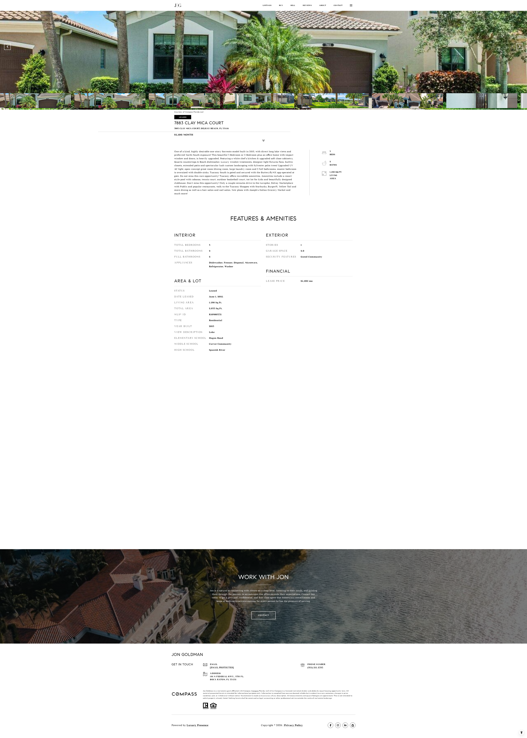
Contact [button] (263, 615)
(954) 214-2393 (315, 667)
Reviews (307, 5)
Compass (255, 691)
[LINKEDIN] (345, 725)
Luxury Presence (197, 725)
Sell (293, 5)
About (322, 5)
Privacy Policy (293, 725)
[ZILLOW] (352, 725)
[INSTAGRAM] (338, 725)
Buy (281, 5)
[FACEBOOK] (330, 725)
